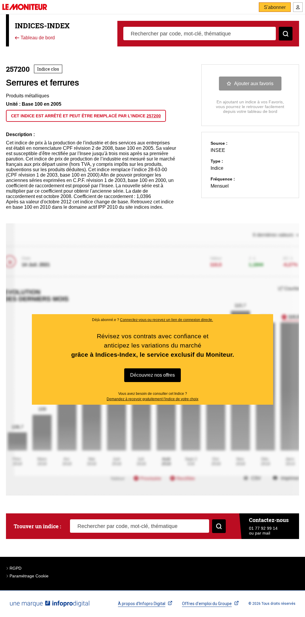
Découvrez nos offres (152, 375)
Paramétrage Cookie (29, 576)
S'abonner (275, 7)
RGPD (15, 568)
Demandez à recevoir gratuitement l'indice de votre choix (152, 399)
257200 (154, 115)
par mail (262, 533)
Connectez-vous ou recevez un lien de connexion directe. (166, 319)
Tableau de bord (37, 38)
